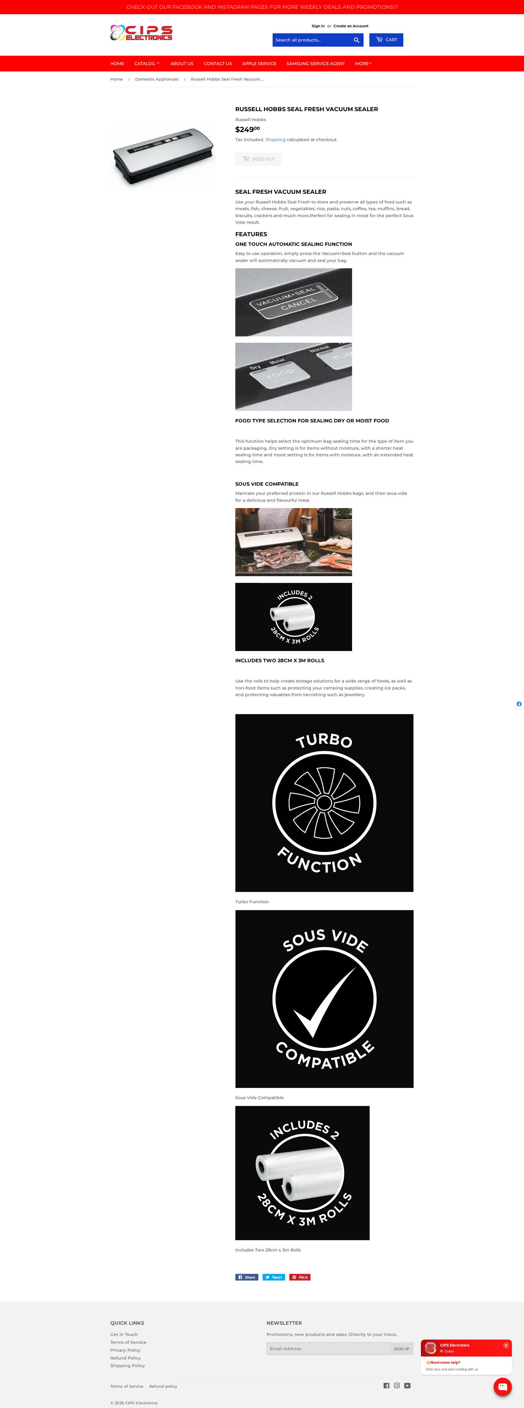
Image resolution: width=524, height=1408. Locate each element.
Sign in (318, 26)
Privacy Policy (125, 1350)
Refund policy (163, 1386)
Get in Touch (124, 1334)
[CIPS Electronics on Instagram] (397, 1386)
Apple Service (259, 63)
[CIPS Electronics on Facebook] (386, 1386)
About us (181, 63)
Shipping (275, 139)
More (361, 63)
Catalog (145, 63)
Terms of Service (128, 1342)
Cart (391, 39)
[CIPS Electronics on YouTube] (407, 1386)
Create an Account (351, 26)
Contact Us (218, 63)
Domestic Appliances (157, 79)
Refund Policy (125, 1358)
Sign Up (402, 1349)
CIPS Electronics (141, 1402)
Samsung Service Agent (316, 63)
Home (117, 63)
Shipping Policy (127, 1365)
